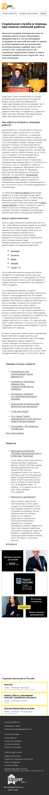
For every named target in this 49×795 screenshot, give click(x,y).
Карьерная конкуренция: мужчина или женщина (25, 405)
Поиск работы (10, 13)
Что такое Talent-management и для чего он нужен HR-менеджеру (26, 419)
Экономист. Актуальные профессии (24, 427)
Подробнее (24, 607)
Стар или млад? (20, 411)
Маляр (13, 259)
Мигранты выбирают (23, 496)
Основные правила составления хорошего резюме (24, 396)
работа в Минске (22, 193)
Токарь (14, 267)
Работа (18, 787)
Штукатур (15, 255)
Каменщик (15, 251)
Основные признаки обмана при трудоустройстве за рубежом (23, 385)
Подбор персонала (28, 13)
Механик (14, 263)
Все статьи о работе (15, 433)
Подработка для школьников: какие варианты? (22, 374)
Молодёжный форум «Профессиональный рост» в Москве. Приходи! (26, 453)
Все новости (11, 544)
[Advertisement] (24, 644)
